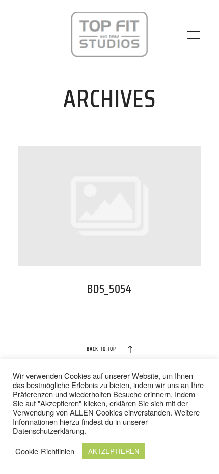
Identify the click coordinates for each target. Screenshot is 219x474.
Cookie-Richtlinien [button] (44, 451)
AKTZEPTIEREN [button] (113, 451)
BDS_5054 (109, 227)
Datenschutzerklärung (48, 430)
